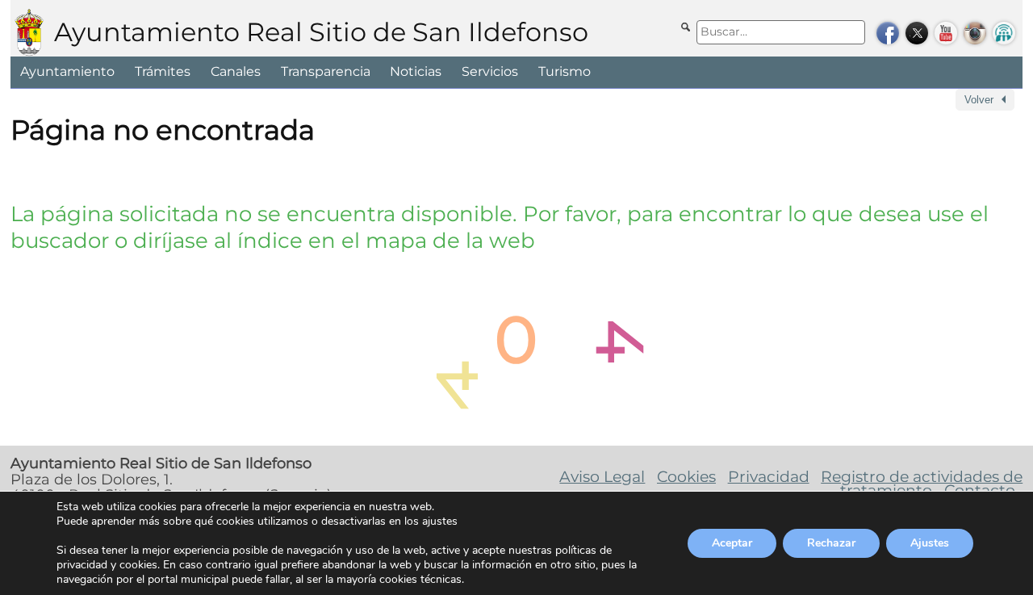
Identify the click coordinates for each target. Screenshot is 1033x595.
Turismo (564, 71)
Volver (978, 100)
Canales (236, 71)
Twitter (916, 33)
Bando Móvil (1004, 33)
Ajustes (929, 543)
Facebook (887, 33)
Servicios (490, 71)
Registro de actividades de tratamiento (922, 484)
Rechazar (831, 543)
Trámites (162, 71)
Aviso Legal (602, 476)
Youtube (946, 33)
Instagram (975, 33)
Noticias (415, 71)
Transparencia (325, 71)
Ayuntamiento (67, 71)
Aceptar (732, 543)
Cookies (686, 476)
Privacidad (768, 476)
